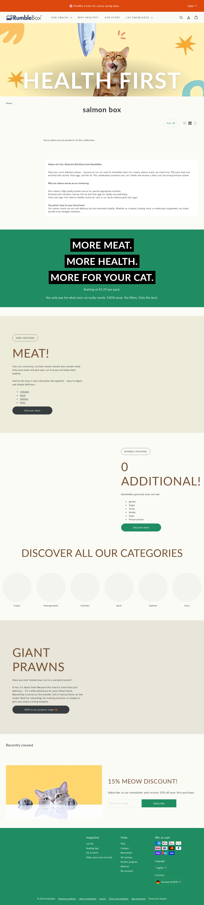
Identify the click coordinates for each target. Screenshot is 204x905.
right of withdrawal (87, 899)
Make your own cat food (99, 857)
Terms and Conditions (119, 899)
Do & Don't (92, 852)
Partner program (129, 861)
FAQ (123, 843)
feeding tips (92, 848)
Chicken (24, 391)
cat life (89, 843)
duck (23, 395)
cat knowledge (138, 17)
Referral (125, 866)
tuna (22, 402)
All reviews (126, 857)
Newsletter (126, 852)
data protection (138, 899)
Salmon (24, 398)
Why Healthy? (88, 17)
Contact (125, 848)
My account (127, 871)
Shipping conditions (67, 899)
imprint (102, 899)
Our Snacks (60, 17)
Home (9, 103)
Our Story (112, 17)
